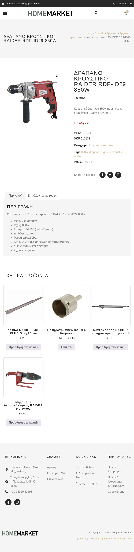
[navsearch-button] (96, 13)
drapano (94, 152)
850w (84, 152)
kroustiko (118, 152)
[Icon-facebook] (8, 502)
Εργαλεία (111, 33)
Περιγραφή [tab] (15, 195)
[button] (5, 13)
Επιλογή (67, 347)
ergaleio (106, 152)
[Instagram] (17, 502)
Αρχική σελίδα (96, 33)
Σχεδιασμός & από (103, 538)
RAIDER (89, 161)
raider (77, 156)
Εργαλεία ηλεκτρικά (101, 145)
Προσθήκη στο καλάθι (23, 347)
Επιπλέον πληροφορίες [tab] (42, 195)
